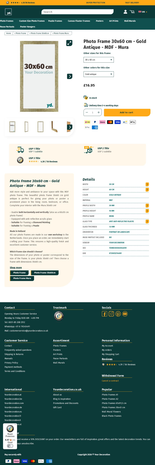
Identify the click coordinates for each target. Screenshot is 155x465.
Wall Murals (130, 21)
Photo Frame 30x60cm (45, 272)
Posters (99, 21)
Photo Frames (6, 21)
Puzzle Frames (55, 21)
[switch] (10, 446)
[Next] (69, 76)
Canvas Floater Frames (79, 21)
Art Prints (113, 21)
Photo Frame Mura (22, 278)
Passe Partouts (7, 26)
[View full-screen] (69, 43)
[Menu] (15, 425)
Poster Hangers (27, 26)
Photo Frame (19, 272)
